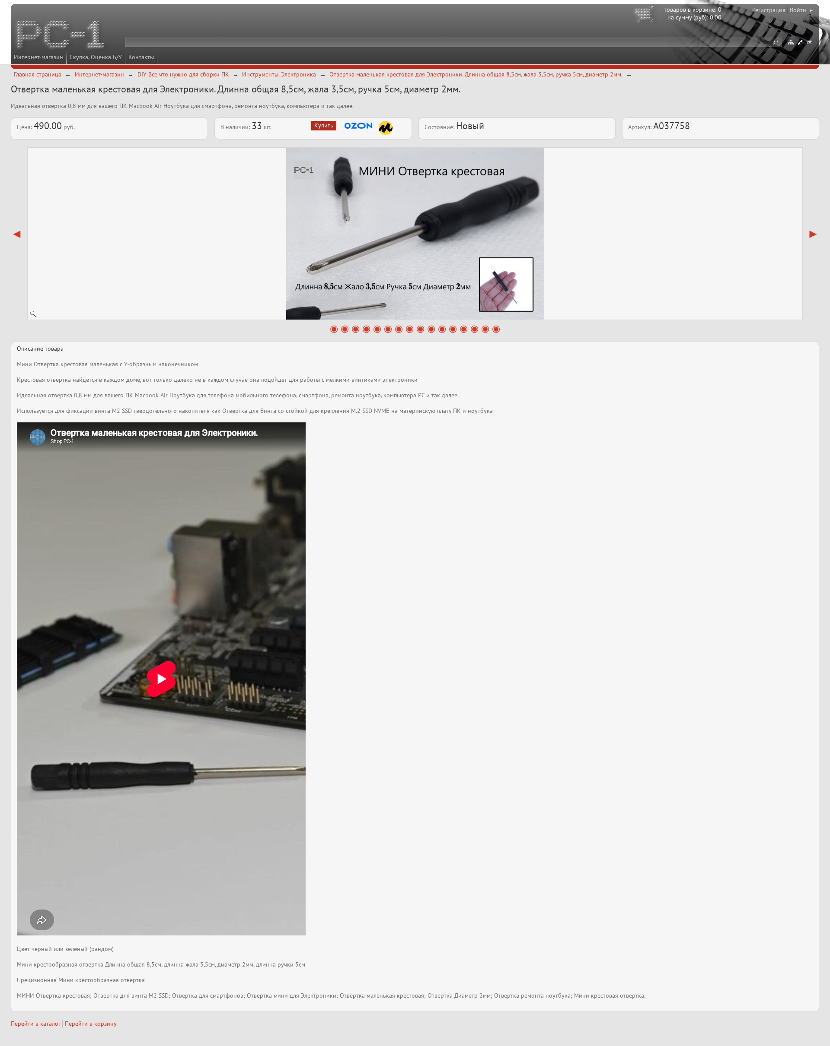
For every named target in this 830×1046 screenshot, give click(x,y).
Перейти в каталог (36, 1023)
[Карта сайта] (790, 42)
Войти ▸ (801, 10)
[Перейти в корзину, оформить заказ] (646, 15)
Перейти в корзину (91, 1023)
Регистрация (768, 10)
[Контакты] (800, 42)
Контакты (141, 57)
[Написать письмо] (809, 42)
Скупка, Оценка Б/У (96, 57)
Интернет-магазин (38, 57)
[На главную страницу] (61, 36)
